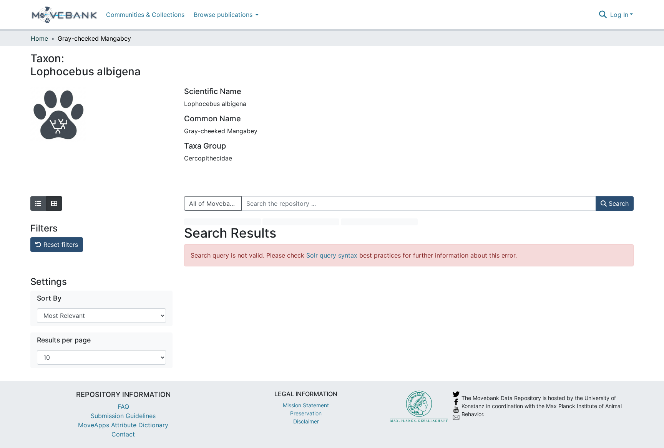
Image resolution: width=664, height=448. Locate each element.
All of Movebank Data (215, 203)
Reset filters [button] (60, 244)
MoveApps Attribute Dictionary (123, 425)
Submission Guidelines (123, 416)
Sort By (49, 298)
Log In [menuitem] (619, 14)
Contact (123, 434)
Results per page (64, 340)
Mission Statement (306, 405)
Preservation (306, 413)
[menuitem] (225, 14)
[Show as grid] (54, 203)
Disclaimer (306, 421)
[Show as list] (38, 203)
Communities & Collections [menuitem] (145, 14)
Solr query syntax (331, 255)
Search (618, 203)
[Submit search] (603, 14)
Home (39, 38)
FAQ (123, 406)
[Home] (64, 14)
